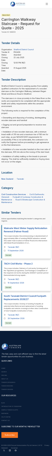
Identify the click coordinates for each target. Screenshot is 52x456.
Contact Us (5, 420)
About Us (4, 379)
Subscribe (9, 435)
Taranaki (20, 179)
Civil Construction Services (13, 194)
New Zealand (7, 179)
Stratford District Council (24, 49)
